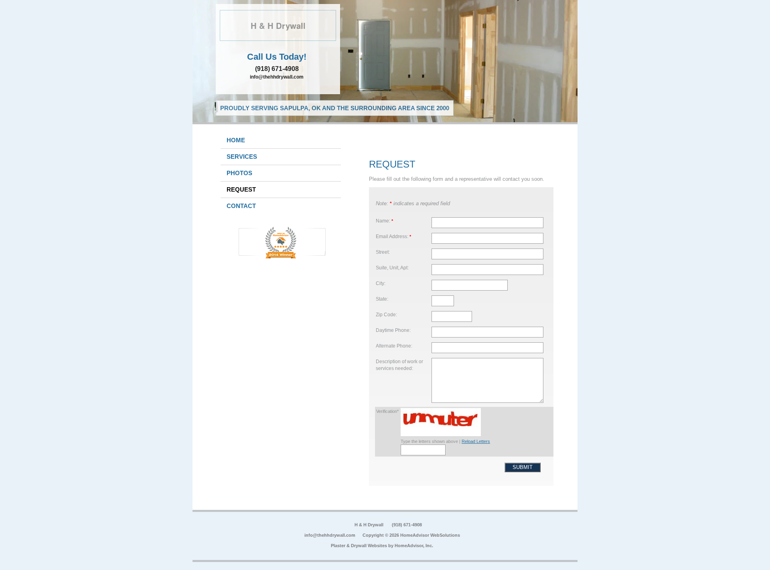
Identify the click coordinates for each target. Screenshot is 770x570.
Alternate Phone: (394, 345)
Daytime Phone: (393, 330)
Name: (384, 220)
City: (380, 283)
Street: (383, 252)
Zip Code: (386, 314)
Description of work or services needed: (399, 365)
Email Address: (393, 236)
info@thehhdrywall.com (277, 77)
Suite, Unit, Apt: (392, 267)
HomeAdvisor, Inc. (414, 545)
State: (382, 298)
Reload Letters (476, 441)
